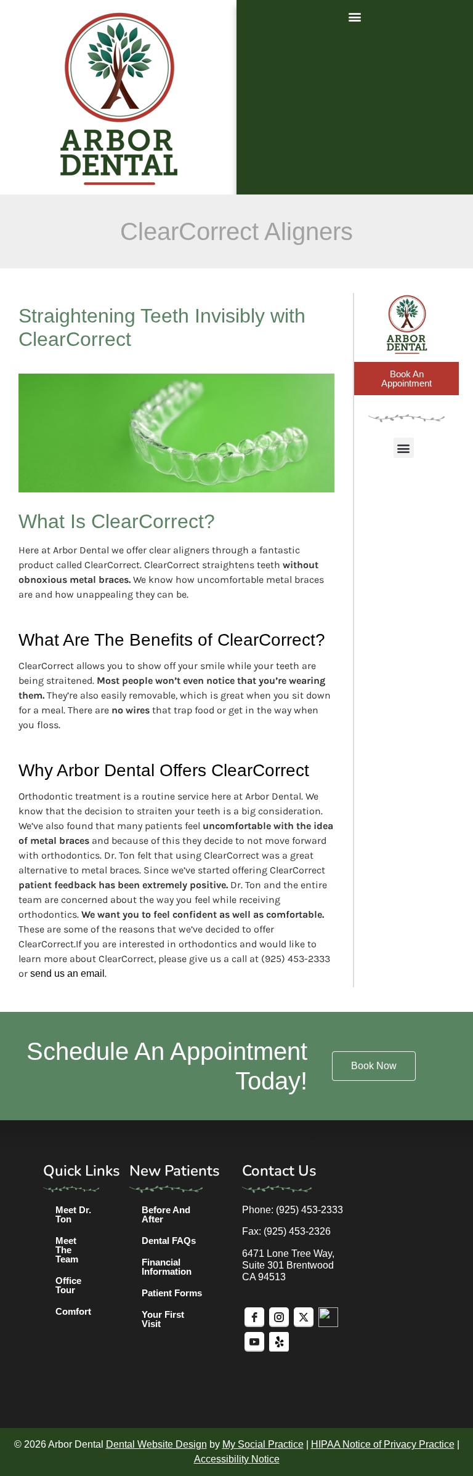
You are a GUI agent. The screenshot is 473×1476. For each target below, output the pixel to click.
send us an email (67, 973)
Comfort (73, 1311)
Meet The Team (66, 1249)
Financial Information (167, 1267)
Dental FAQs (169, 1240)
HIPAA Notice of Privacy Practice (383, 1444)
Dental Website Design (156, 1444)
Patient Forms (172, 1293)
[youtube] (254, 1342)
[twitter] (303, 1317)
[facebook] (254, 1317)
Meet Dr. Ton (73, 1214)
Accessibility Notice (237, 1459)
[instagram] (279, 1317)
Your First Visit (163, 1319)
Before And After (166, 1214)
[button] (355, 16)
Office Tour (68, 1285)
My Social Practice (263, 1444)
